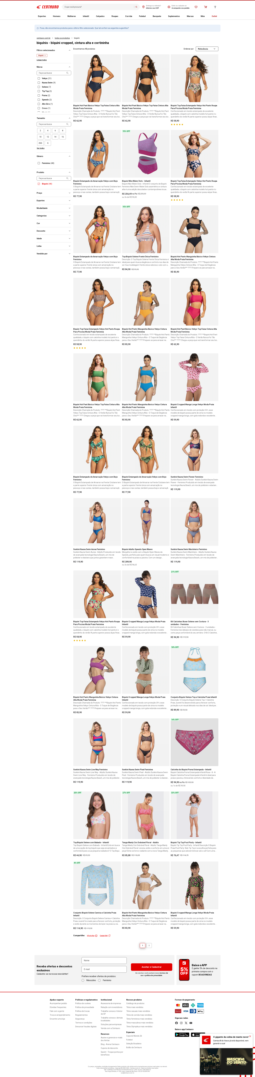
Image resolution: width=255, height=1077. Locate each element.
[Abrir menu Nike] (206, 16)
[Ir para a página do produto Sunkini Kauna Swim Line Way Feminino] (97, 742)
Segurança (79, 1019)
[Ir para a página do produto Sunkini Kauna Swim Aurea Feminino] (97, 522)
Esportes (42, 16)
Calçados (100, 16)
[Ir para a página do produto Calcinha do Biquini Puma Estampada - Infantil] (194, 742)
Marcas (190, 16)
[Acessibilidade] (215, 7)
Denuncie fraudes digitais (86, 1026)
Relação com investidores (111, 1007)
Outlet (214, 16)
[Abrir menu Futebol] (147, 16)
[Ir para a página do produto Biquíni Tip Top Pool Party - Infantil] (194, 815)
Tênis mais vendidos (134, 1007)
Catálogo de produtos (135, 1003)
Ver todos (40, 148)
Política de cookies (83, 1003)
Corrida (128, 16)
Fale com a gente (57, 1011)
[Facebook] (176, 1023)
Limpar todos (42, 60)
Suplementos (174, 16)
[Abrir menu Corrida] (134, 16)
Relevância (203, 49)
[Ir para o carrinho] (205, 7)
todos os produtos (62, 38)
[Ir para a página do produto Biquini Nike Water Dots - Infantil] (146, 154)
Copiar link (104, 936)
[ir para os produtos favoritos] (196, 7)
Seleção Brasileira (133, 1044)
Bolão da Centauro (134, 1047)
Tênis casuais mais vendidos (138, 1011)
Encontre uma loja (57, 1019)
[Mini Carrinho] (205, 7)
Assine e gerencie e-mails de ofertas (111, 1039)
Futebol (142, 16)
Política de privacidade (84, 1007)
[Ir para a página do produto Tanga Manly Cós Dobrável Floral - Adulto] (146, 815)
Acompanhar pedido (58, 1003)
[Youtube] (190, 1023)
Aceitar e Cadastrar (152, 967)
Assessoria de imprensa (111, 1003)
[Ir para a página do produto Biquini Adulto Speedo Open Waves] (146, 522)
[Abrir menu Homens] (62, 16)
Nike (203, 16)
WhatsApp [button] (90, 936)
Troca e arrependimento (60, 1015)
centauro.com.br (43, 38)
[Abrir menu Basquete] (163, 16)
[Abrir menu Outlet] (219, 16)
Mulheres (71, 16)
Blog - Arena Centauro (110, 1044)
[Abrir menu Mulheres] (78, 16)
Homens (56, 16)
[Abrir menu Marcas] (195, 16)
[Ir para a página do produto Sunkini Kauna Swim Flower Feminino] (194, 449)
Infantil (86, 16)
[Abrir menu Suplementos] (182, 16)
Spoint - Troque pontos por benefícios (112, 1053)
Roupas (115, 16)
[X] (186, 1023)
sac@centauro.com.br (127, 1073)
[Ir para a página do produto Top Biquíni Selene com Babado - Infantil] (97, 815)
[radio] (40, 130)
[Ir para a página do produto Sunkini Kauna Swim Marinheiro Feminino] (194, 522)
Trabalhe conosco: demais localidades (112, 1019)
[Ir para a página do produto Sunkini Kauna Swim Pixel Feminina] (146, 742)
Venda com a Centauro (110, 1028)
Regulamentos (81, 1015)
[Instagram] (181, 1023)
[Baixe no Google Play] (182, 1035)
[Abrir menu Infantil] (91, 16)
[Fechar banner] (250, 1036)
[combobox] (99, 7)
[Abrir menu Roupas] (120, 16)
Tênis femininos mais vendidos (139, 1019)
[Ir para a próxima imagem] (118, 78)
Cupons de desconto (109, 1048)
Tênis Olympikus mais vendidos (139, 1026)
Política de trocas (82, 1011)
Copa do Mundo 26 (134, 1036)
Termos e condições (83, 1023)
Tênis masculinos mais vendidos (139, 1023)
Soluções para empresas (111, 1024)
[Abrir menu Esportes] (48, 16)
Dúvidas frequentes (58, 1007)
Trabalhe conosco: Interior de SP (111, 1012)
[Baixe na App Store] (198, 1035)
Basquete (157, 16)
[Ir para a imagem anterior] (76, 78)
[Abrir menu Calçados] (106, 16)
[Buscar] (136, 7)
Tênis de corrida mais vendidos (139, 1015)
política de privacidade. (154, 975)
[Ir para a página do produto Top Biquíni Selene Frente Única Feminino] (146, 229)
